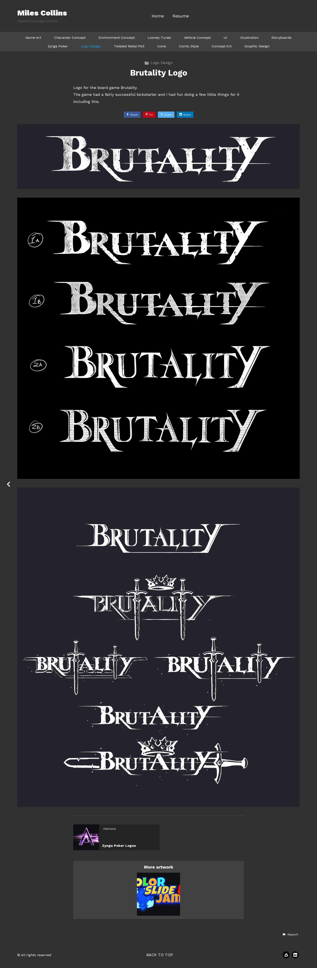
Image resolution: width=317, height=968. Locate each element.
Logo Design (91, 46)
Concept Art (222, 46)
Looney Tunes (159, 38)
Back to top (159, 954)
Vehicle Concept (197, 38)
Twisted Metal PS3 (129, 46)
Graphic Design (257, 46)
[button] (290, 934)
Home (158, 16)
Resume (181, 16)
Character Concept (70, 38)
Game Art (33, 38)
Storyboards (281, 38)
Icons (161, 46)
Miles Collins (42, 12)
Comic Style (189, 46)
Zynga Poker (58, 46)
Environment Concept (117, 38)
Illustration (249, 38)
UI (225, 38)
